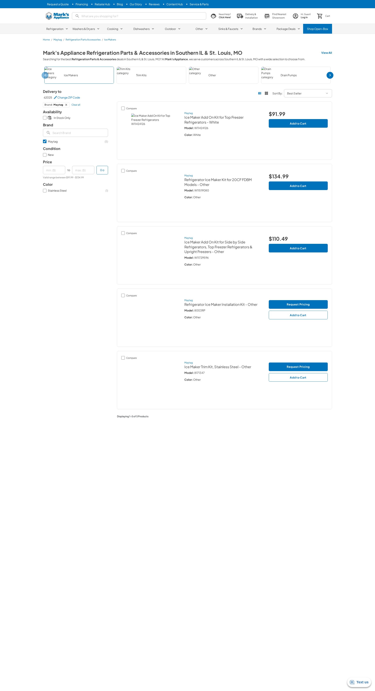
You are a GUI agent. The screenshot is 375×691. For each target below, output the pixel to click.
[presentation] (75, 133)
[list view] (260, 93)
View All (326, 52)
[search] (139, 16)
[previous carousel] (45, 75)
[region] (187, 75)
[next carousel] (330, 75)
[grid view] (266, 93)
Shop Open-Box (317, 29)
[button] (275, 16)
